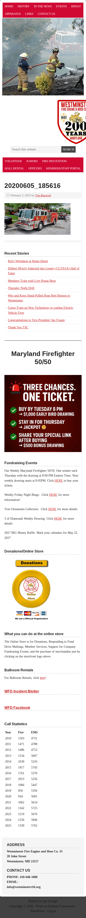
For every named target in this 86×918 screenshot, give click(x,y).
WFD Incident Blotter (21, 691)
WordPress (37, 911)
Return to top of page (43, 901)
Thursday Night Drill (21, 288)
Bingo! (76, 6)
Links (29, 13)
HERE (59, 480)
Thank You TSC (18, 327)
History (24, 6)
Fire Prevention (54, 161)
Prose (39, 906)
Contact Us (46, 13)
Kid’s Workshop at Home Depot (28, 261)
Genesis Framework (61, 906)
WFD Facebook (17, 708)
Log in (51, 911)
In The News (43, 6)
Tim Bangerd (43, 195)
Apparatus (13, 13)
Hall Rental (14, 168)
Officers (35, 168)
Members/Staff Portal (63, 168)
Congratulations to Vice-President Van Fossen (36, 320)
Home (9, 6)
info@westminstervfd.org (24, 887)
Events (61, 6)
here (42, 678)
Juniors (32, 161)
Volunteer (13, 161)
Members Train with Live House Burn (32, 280)
